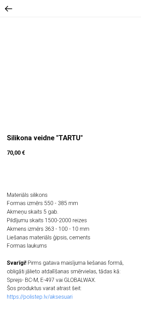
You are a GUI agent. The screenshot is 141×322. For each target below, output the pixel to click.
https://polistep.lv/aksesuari (40, 297)
